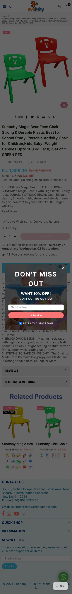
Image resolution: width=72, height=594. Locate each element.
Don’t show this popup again (38, 323)
